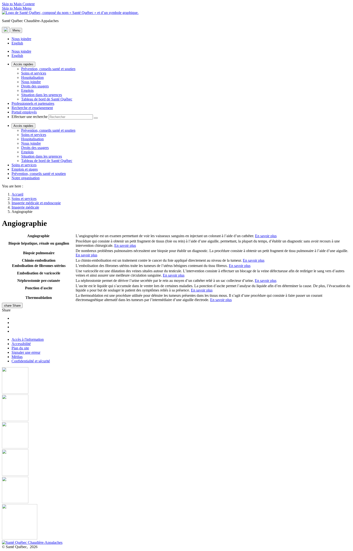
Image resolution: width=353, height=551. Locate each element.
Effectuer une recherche (30, 117)
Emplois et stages (25, 169)
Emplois (27, 90)
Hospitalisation (32, 77)
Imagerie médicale (25, 207)
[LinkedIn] (176, 490)
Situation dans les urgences (41, 95)
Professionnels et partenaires (33, 103)
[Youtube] (176, 435)
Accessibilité (21, 344)
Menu (16, 30)
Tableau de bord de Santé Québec (46, 99)
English (17, 43)
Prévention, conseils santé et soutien (48, 69)
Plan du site (20, 348)
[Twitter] (176, 463)
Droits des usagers (35, 86)
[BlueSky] (176, 522)
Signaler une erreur (26, 352)
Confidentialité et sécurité (31, 361)
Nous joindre (21, 39)
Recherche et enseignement (32, 108)
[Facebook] (176, 381)
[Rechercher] (96, 118)
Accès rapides (23, 64)
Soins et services (33, 73)
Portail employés (24, 112)
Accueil (17, 194)
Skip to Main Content (18, 4)
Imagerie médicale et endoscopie (36, 203)
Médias (17, 357)
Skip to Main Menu (16, 8)
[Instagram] (176, 408)
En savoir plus (266, 236)
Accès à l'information (28, 339)
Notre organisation (26, 178)
